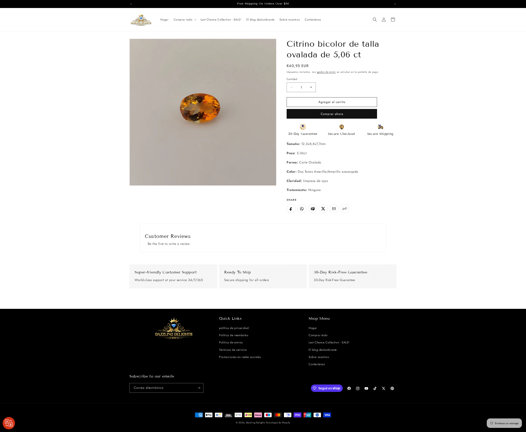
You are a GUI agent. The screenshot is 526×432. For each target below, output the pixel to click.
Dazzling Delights (255, 422)
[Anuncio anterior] (130, 4)
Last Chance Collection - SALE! (329, 342)
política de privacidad (234, 328)
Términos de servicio (233, 350)
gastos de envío (326, 72)
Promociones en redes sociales (240, 357)
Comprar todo (318, 335)
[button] (184, 19)
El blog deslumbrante (323, 350)
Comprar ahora (332, 114)
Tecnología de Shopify (278, 422)
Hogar (313, 328)
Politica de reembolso (233, 335)
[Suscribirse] (198, 388)
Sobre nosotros (319, 357)
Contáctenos (317, 364)
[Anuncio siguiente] (395, 4)
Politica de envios (231, 342)
